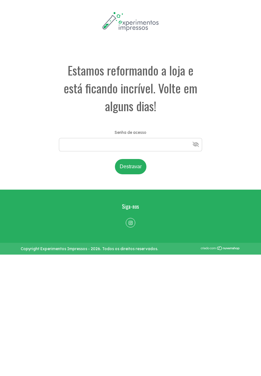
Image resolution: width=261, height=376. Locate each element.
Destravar (131, 166)
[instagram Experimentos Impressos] (130, 223)
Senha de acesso (130, 132)
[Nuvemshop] (220, 249)
